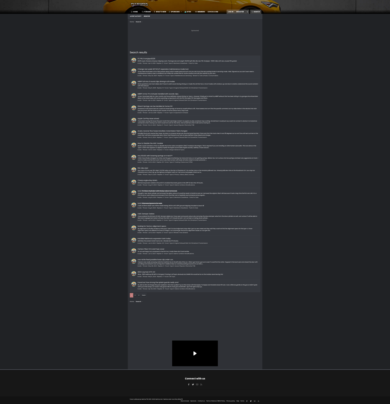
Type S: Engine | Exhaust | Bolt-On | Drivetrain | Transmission (188, 88)
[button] (174, 12)
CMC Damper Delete (146, 214)
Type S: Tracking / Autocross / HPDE (181, 162)
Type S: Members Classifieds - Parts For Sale (183, 63)
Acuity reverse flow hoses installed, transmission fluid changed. (162, 131)
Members (201, 12)
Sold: (157, 191)
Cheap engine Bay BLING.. (148, 180)
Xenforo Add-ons (173, 399)
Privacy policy (230, 401)
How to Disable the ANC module (150, 143)
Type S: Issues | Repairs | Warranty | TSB (181, 125)
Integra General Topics (176, 150)
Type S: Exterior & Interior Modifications (182, 185)
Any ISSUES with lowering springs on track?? (155, 156)
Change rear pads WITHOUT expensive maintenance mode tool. (163, 69)
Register (147, 16)
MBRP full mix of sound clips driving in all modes (156, 81)
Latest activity (135, 16)
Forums (147, 12)
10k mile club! (143, 168)
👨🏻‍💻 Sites (187, 12)
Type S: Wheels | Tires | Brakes (178, 233)
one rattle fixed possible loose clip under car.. (156, 259)
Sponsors (193, 401)
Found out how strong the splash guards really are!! (158, 282)
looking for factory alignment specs (152, 226)
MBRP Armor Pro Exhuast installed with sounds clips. (158, 94)
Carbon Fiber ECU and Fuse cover (151, 249)
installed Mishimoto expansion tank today (154, 238)
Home (135, 12)
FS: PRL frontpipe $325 (146, 58)
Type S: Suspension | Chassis (178, 113)
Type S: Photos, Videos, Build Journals (181, 174)
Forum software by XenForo (146, 399)
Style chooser (185, 401)
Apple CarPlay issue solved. (148, 118)
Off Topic (172, 276)
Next (143, 295)
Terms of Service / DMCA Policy (215, 401)
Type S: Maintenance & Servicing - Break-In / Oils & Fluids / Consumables (194, 76)
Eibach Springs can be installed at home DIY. (155, 106)
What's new (161, 12)
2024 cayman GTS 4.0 (146, 272)
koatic (140, 63)
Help (237, 401)
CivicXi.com (213, 12)
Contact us (201, 401)
